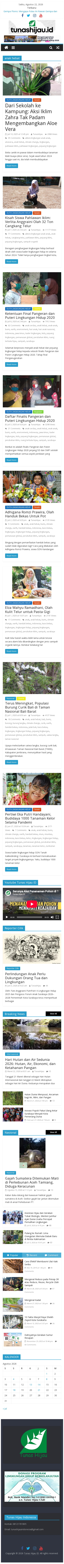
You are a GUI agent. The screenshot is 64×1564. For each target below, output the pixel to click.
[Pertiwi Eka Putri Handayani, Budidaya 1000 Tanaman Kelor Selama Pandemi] (32, 774)
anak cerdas (30, 325)
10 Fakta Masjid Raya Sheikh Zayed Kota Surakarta (39, 1319)
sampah (21, 341)
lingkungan (44, 142)
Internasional (12, 1054)
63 (51, 1242)
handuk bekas (25, 528)
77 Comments (14, 234)
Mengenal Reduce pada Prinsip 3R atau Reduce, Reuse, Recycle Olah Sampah (42, 1282)
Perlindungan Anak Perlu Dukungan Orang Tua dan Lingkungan (26, 977)
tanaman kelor (38, 846)
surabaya (30, 341)
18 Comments (14, 719)
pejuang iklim (46, 237)
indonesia (9, 333)
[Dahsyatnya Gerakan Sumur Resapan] (14, 1332)
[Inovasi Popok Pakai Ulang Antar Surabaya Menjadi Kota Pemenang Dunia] (13, 1109)
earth (13, 329)
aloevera (9, 142)
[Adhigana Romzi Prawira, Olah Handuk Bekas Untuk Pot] (32, 472)
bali (43, 719)
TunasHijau (38, 134)
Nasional (10, 698)
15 (50, 1071)
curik (43, 723)
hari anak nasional (47, 329)
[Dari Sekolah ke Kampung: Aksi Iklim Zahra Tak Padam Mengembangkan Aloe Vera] (32, 65)
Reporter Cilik (13, 968)
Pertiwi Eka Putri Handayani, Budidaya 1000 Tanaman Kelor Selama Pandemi (30, 818)
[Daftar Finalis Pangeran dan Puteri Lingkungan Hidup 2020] (32, 377)
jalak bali (32, 727)
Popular (14, 1255)
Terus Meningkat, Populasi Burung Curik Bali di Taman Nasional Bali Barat (27, 707)
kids (43, 333)
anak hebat (19, 142)
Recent (33, 1255)
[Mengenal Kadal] (14, 1297)
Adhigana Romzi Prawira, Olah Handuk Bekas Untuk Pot (29, 514)
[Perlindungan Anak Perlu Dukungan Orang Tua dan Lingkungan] (32, 935)
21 (39, 1390)
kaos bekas (47, 528)
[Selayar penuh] (57, 917)
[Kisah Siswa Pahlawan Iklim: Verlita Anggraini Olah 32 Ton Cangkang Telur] (32, 178)
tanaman (27, 846)
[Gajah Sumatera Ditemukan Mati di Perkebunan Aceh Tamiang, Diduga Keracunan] (32, 1139)
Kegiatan (38, 411)
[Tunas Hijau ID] (6, 47)
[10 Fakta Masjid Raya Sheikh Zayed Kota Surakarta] (14, 1314)
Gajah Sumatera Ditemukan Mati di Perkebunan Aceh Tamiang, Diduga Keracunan (32, 1182)
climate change (31, 142)
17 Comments (14, 619)
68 (50, 1225)
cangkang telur (17, 237)
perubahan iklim (41, 337)
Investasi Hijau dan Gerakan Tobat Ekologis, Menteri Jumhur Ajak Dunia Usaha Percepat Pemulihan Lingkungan (40, 1218)
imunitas (48, 834)
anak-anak (52, 325)
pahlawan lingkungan (28, 146)
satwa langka (52, 735)
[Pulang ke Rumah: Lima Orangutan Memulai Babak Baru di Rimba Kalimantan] (13, 1231)
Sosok (37, 100)
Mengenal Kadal (33, 1300)
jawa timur (19, 333)
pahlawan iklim (11, 146)
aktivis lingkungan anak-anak (37, 138)
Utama (37, 308)
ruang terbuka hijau (29, 440)
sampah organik (30, 241)
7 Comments (20, 830)
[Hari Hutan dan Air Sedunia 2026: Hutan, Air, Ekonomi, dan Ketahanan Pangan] (32, 1020)
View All (53, 1013)
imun (41, 834)
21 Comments (14, 428)
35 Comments (14, 138)
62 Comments (14, 325)
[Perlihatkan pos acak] (57, 47)
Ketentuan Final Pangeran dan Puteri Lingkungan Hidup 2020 (30, 315)
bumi (7, 329)
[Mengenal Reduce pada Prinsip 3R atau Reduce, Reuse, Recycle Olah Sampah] (14, 1277)
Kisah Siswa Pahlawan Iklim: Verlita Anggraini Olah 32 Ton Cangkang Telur (29, 221)
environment (22, 329)
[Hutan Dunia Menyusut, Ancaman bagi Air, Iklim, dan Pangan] (13, 1093)
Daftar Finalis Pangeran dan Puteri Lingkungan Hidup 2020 (30, 418)
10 (52, 1190)
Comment (53, 1255)
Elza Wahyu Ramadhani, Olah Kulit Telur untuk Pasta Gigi (29, 609)
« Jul (5, 1408)
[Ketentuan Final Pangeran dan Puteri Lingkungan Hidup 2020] (32, 274)
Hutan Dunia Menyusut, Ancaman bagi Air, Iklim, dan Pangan (41, 1096)
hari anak (33, 329)
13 (53, 1100)
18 (14, 1390)
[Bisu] (52, 917)
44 (47, 985)
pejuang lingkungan (47, 146)
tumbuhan (50, 846)
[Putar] (6, 917)
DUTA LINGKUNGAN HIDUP (19, 100)
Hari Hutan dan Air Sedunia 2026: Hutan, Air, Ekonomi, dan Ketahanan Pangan (30, 1063)
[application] (32, 904)
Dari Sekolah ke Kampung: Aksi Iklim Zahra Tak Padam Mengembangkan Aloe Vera (31, 117)
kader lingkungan (33, 333)
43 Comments (30, 1344)
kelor (28, 838)
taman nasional (12, 739)
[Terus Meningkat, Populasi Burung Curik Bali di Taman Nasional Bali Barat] (32, 664)
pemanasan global (24, 337)
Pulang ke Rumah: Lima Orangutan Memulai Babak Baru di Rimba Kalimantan (41, 1236)
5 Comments (13, 524)
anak (26, 524)
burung (8, 723)
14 (39, 1384)
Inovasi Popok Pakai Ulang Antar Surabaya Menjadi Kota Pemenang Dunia (41, 1113)
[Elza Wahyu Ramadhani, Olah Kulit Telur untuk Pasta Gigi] (32, 568)
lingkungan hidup (23, 532)
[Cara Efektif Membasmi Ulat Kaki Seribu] (14, 1259)
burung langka (19, 723)
